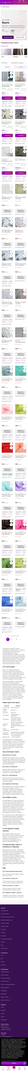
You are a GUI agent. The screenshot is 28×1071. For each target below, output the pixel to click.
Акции (2, 945)
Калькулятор (4, 993)
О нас (2, 955)
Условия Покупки (5, 981)
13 (16, 639)
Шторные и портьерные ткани (10, 837)
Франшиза (3, 1010)
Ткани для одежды (5, 913)
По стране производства (6, 939)
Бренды (2, 1013)
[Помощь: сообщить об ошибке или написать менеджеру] (25, 1063)
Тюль (9, 835)
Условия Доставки (5, 971)
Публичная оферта (5, 987)
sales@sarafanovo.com (6, 1029)
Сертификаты (4, 990)
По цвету (3, 932)
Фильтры (5, 62)
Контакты (3, 964)
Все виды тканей (4, 46)
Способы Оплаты (4, 975)
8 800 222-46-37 (4, 1026)
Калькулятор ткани (8, 37)
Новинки (3, 942)
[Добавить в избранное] (11, 73)
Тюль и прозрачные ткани (17, 835)
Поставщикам (4, 1019)
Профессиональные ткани (6, 920)
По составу (3, 929)
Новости (3, 1016)
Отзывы (2, 961)
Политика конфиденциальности (8, 984)
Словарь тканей (4, 997)
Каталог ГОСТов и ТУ (5, 1000)
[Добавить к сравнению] (11, 76)
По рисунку (3, 935)
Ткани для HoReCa (5, 923)
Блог (2, 958)
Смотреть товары (20, 37)
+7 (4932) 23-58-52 (5, 1027)
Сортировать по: (18, 63)
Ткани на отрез (4, 948)
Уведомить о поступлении (7, 211)
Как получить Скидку (5, 978)
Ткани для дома (4, 910)
